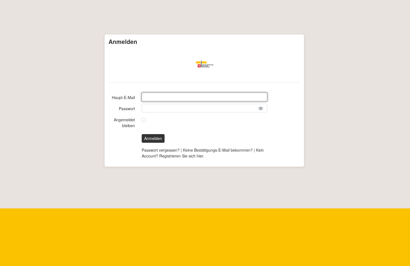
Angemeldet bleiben (124, 122)
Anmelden (153, 138)
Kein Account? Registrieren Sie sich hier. (203, 153)
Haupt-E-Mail (123, 97)
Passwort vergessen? (161, 150)
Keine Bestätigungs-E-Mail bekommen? (218, 150)
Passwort (127, 108)
